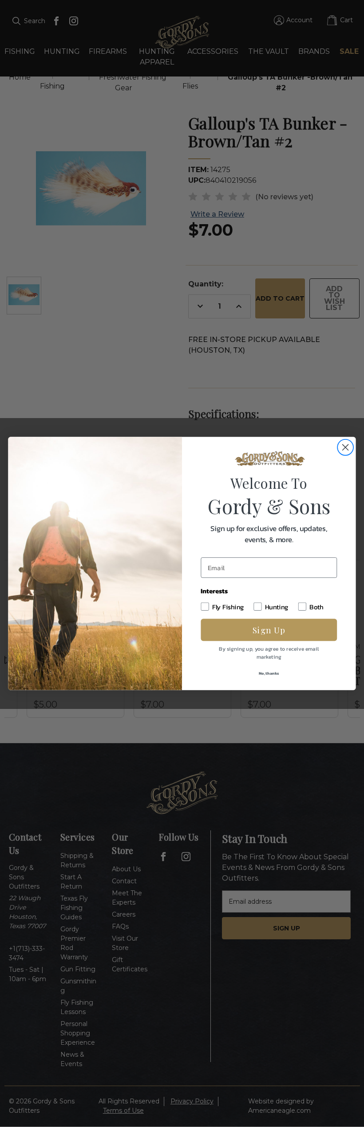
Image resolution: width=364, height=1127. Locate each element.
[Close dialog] (345, 447)
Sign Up (269, 629)
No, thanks (269, 673)
